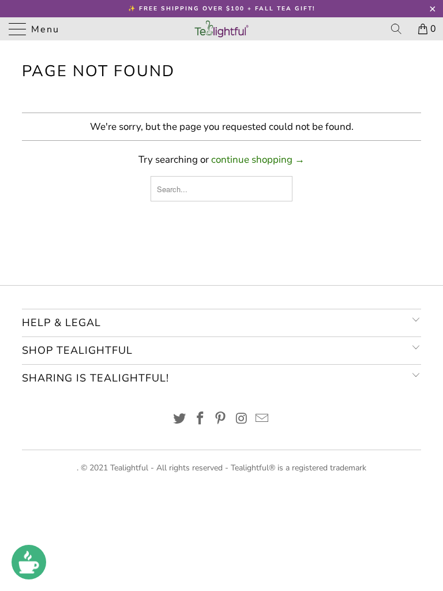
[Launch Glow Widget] (29, 562)
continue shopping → (258, 159)
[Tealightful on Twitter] (180, 420)
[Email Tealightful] (262, 420)
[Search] (400, 29)
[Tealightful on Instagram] (241, 420)
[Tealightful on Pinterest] (221, 420)
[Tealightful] (221, 28)
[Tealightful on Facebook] (200, 420)
